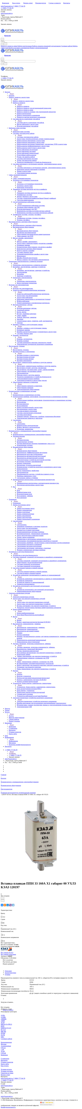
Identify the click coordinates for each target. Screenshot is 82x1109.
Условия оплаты (6, 1069)
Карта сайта (5, 1064)
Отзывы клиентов (7, 1062)
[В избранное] (2, 898)
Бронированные (6, 1042)
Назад (12, 94)
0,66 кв (3, 1048)
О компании (5, 1058)
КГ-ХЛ (3, 1030)
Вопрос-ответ (5, 1075)
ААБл (3, 1015)
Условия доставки (7, 1071)
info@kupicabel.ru (7, 6)
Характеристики (10, 973)
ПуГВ (3, 1035)
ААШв (3, 1017)
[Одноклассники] (5, 905)
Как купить (5, 1066)
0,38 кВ (3, 1053)
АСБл (3, 1022)
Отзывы (7, 974)
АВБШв (3, 1019)
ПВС (2, 1037)
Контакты (4, 1060)
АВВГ (3, 1021)
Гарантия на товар (7, 1073)
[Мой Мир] (7, 905)
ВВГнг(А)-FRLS (6, 1024)
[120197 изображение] (41, 875)
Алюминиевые (6, 1046)
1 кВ (2, 1049)
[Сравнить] (2, 900)
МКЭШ (3, 1031)
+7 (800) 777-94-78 (19, 6)
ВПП (2, 1026)
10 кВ (3, 1051)
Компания (4, 1055)
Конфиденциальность (8, 1107)
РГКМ (3, 1033)
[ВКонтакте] (2, 905)
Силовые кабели (6, 1039)
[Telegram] (13, 905)
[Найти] (5, 43)
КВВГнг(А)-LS (6, 1028)
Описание (8, 971)
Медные (3, 1044)
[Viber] (10, 905)
